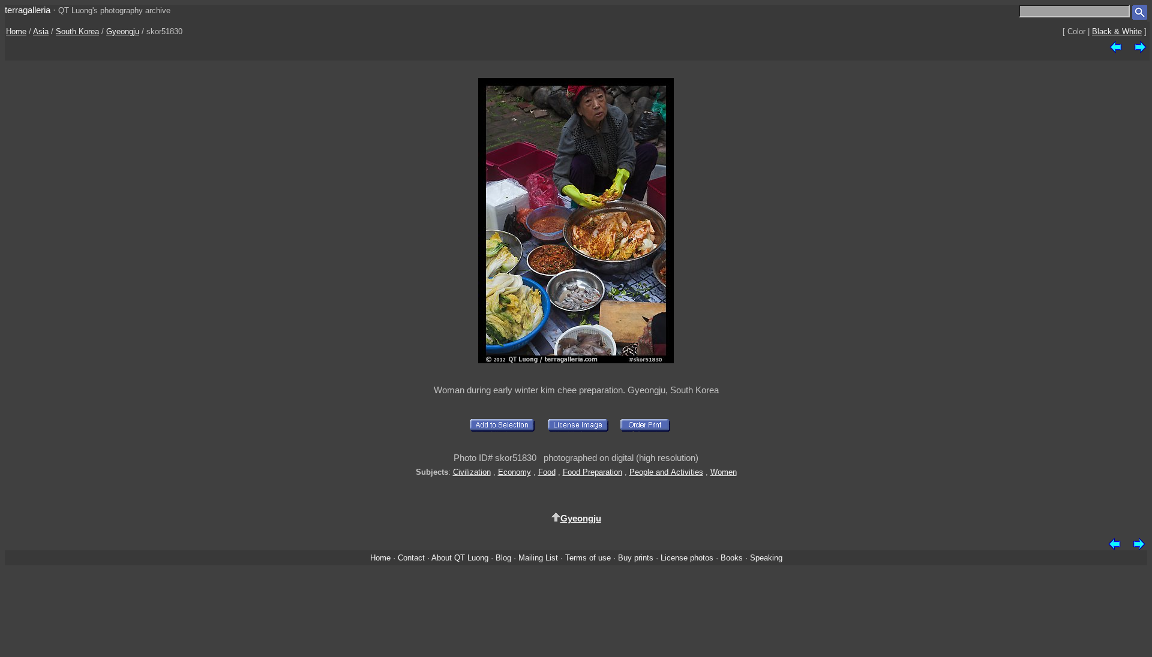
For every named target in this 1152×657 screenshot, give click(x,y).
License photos (687, 557)
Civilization (472, 472)
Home (16, 31)
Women (723, 472)
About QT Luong (459, 557)
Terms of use (588, 557)
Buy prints (635, 557)
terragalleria (27, 10)
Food (547, 472)
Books (732, 557)
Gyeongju (122, 31)
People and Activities (666, 472)
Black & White (1117, 31)
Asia (41, 31)
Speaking (766, 557)
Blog (503, 557)
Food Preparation (592, 472)
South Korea (77, 31)
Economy (514, 472)
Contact (411, 557)
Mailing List (538, 557)
